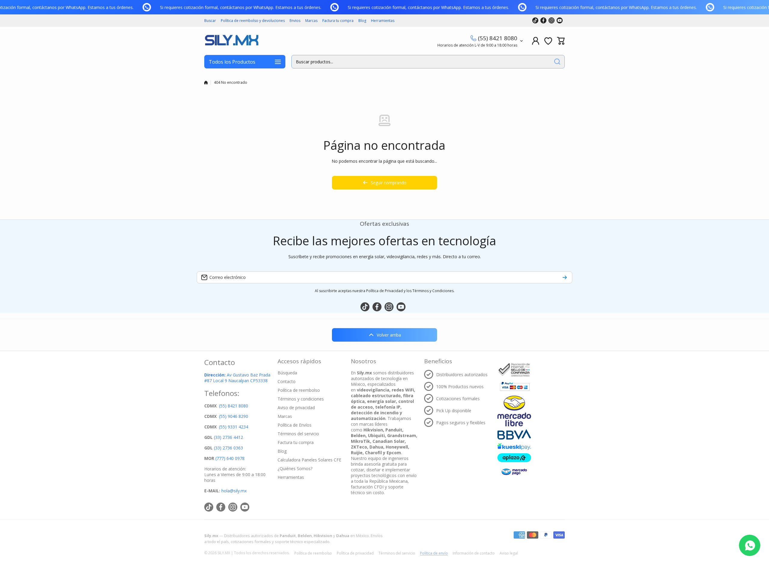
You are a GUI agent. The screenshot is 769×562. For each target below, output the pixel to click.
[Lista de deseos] (548, 41)
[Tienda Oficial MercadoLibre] (514, 411)
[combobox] (428, 61)
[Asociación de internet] (514, 370)
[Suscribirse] (564, 277)
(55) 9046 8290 (233, 416)
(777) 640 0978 (230, 458)
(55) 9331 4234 (233, 427)
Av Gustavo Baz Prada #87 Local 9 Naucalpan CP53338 (237, 377)
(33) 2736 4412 (228, 437)
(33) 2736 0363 (228, 448)
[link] (149, 7)
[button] (561, 41)
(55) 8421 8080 (497, 38)
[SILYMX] (231, 41)
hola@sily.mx (233, 491)
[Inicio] (206, 82)
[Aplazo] (514, 457)
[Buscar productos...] (557, 61)
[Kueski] (514, 447)
